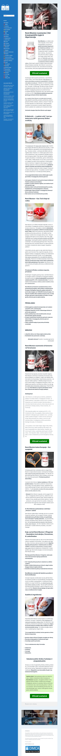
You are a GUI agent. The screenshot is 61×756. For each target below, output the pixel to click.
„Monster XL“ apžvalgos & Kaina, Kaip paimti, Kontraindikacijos (8, 89)
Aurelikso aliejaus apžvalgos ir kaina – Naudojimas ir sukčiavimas (9, 106)
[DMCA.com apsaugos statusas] (32, 749)
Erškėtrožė (30, 146)
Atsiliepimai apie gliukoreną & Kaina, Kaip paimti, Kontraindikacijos (8, 93)
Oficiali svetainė (39, 73)
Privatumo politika (28, 741)
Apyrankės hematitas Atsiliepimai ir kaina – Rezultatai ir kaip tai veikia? (9, 99)
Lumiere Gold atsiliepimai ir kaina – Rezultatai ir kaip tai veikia (8, 116)
